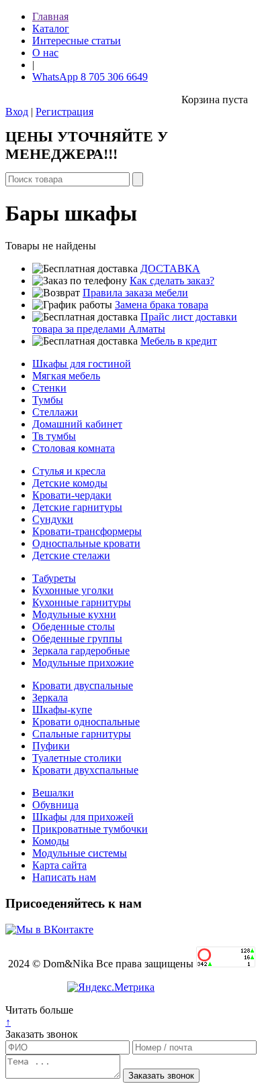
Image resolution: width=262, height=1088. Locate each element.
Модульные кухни (74, 614)
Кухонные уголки (73, 590)
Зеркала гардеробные (81, 650)
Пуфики (51, 745)
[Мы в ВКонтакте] (49, 929)
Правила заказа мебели (135, 292)
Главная (50, 16)
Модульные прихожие (83, 662)
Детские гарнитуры (77, 507)
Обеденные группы (77, 638)
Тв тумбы (54, 436)
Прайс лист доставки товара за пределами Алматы (134, 323)
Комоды (50, 841)
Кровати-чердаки (72, 495)
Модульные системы (79, 853)
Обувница (55, 804)
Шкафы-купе (62, 709)
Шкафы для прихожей (83, 817)
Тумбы (47, 400)
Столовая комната (73, 448)
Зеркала (50, 697)
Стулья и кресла (68, 471)
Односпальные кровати (86, 543)
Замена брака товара (161, 304)
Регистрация (64, 111)
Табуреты (54, 578)
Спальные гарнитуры (81, 733)
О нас (45, 52)
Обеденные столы (73, 626)
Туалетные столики (77, 758)
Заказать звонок (41, 1034)
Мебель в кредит (178, 341)
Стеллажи (55, 412)
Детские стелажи (71, 555)
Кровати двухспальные (85, 770)
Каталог (50, 28)
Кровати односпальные (86, 721)
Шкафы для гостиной (81, 363)
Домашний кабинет (77, 424)
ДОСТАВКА (170, 268)
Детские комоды (69, 483)
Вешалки (53, 792)
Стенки (49, 388)
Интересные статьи (76, 40)
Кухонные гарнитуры (81, 602)
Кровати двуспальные (82, 685)
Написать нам (64, 877)
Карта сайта (59, 865)
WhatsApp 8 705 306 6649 (90, 76)
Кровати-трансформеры (87, 531)
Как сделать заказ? (172, 280)
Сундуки (52, 519)
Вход (16, 111)
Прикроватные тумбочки (90, 829)
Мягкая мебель (66, 375)
